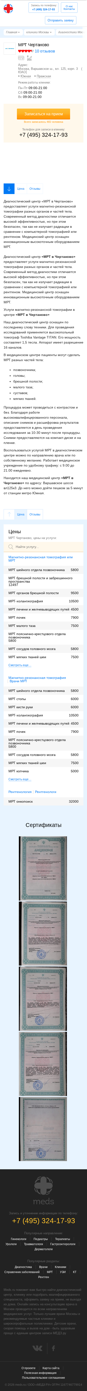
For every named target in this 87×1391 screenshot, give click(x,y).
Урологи (11, 1244)
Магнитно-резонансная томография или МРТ (40, 558)
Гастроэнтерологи (62, 1244)
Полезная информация (40, 1373)
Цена (20, 188)
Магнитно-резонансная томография (37, 678)
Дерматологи (44, 1249)
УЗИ (63, 1272)
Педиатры (41, 1239)
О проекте (29, 1368)
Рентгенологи (45, 792)
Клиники (60, 1267)
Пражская (44, 76)
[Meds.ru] (43, 1190)
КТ (74, 1272)
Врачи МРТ (18, 681)
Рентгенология (20, 792)
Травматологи (33, 1244)
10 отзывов (45, 51)
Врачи (43, 1267)
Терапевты (62, 1239)
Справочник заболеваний (22, 1272)
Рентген (43, 1277)
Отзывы (34, 188)
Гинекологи (18, 1239)
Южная (26, 76)
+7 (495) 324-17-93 (44, 7)
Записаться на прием (43, 114)
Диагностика (23, 1267)
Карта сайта (51, 1368)
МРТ (50, 1272)
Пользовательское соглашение (43, 1377)
